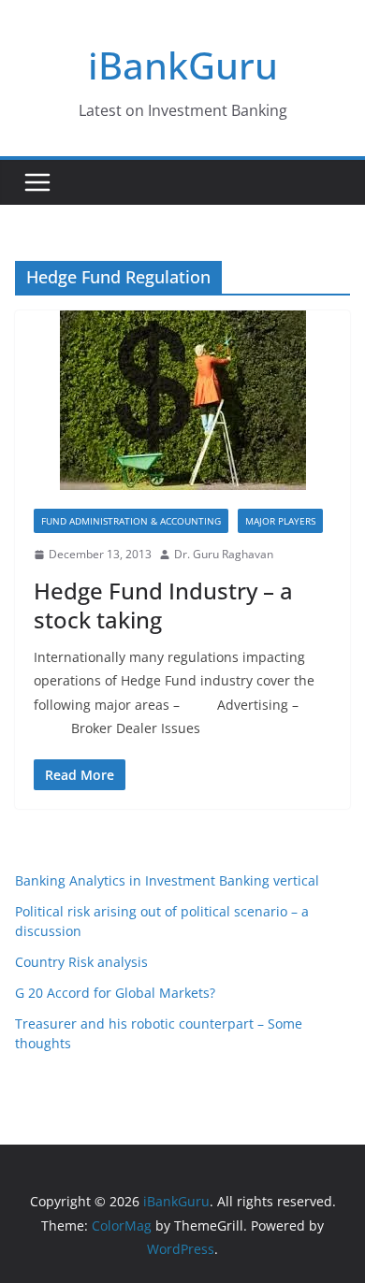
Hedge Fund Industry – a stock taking (163, 605)
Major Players (280, 520)
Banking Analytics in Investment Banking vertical (167, 880)
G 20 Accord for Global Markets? (115, 993)
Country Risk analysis (81, 962)
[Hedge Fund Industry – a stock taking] (182, 400)
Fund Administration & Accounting (131, 520)
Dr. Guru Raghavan (223, 554)
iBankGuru (183, 65)
